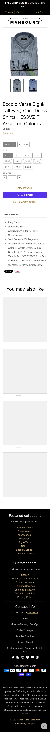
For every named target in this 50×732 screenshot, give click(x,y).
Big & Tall (24, 542)
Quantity (7, 173)
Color (6, 140)
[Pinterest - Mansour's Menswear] (27, 657)
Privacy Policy (25, 597)
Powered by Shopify (25, 723)
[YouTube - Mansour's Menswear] (32, 657)
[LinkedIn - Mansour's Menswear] (37, 657)
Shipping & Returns (25, 589)
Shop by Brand (24, 549)
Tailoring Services (25, 586)
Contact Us (32, 612)
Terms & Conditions (25, 593)
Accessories (24, 534)
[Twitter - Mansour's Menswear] (13, 657)
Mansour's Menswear (29, 719)
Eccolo (6, 128)
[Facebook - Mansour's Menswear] (17, 657)
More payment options (25, 202)
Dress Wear (24, 531)
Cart (41, 12)
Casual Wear (24, 527)
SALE (24, 546)
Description (11, 214)
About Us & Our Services (25, 578)
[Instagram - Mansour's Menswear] (22, 657)
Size (5, 151)
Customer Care (24, 553)
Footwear (24, 538)
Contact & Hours (25, 582)
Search (25, 574)
